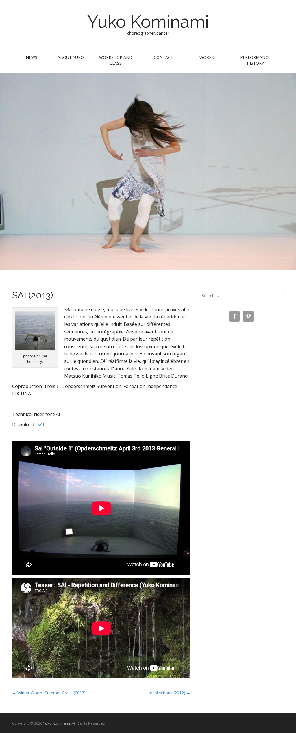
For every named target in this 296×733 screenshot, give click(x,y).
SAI (40, 424)
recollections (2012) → (169, 692)
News (31, 57)
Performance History (255, 60)
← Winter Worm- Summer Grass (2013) (49, 692)
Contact (163, 57)
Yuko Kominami (148, 22)
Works (206, 57)
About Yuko (71, 57)
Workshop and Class (115, 60)
